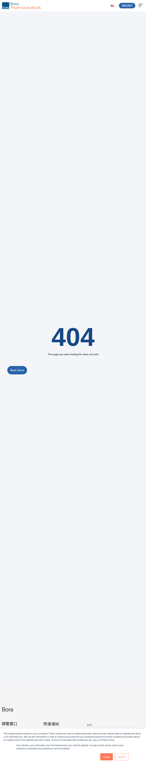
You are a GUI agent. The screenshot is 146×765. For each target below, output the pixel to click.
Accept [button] (106, 756)
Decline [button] (122, 756)
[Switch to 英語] (112, 5)
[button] (140, 6)
